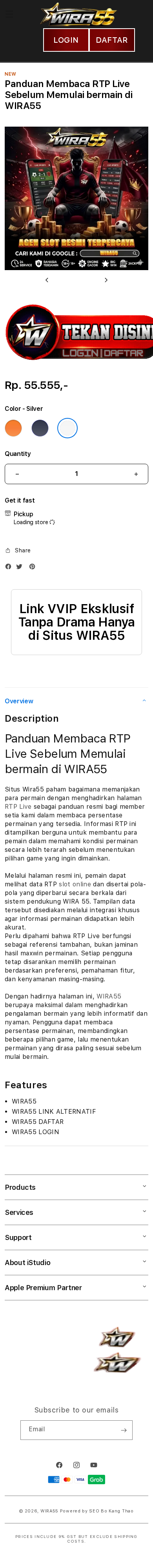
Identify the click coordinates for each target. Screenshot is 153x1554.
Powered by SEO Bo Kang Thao (97, 1511)
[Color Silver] (67, 428)
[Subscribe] (123, 1430)
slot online (75, 884)
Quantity (18, 453)
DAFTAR (112, 40)
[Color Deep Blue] (40, 428)
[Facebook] (10, 568)
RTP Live (18, 806)
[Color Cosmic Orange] (13, 428)
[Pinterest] (34, 568)
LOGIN (66, 40)
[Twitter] (21, 568)
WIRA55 (109, 996)
